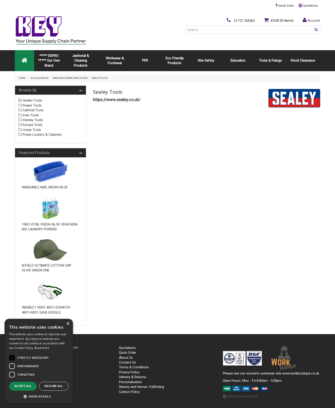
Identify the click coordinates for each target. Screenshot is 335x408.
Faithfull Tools (33, 110)
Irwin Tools (30, 115)
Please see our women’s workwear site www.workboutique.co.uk (271, 373)
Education (238, 60)
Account (313, 20)
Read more (41, 348)
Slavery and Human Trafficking (141, 387)
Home (22, 78)
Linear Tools (31, 130)
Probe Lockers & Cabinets (42, 135)
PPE (145, 60)
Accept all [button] (23, 386)
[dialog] (39, 361)
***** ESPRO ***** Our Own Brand (49, 61)
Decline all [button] (53, 386)
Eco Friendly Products (175, 60)
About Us (126, 358)
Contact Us (127, 362)
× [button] (68, 323)
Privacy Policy (129, 372)
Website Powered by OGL (243, 396)
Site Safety (206, 60)
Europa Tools (32, 125)
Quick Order (286, 5)
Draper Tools (32, 105)
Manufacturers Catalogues (70, 78)
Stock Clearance (303, 60)
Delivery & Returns (132, 377)
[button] (38, 396)
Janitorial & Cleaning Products (80, 61)
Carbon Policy (129, 392)
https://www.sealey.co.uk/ (116, 99)
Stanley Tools (32, 120)
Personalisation (130, 382)
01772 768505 (244, 21)
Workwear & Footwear (115, 60)
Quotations (310, 5)
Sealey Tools (100, 78)
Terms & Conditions (134, 367)
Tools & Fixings (270, 60)
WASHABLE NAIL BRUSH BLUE (45, 187)
